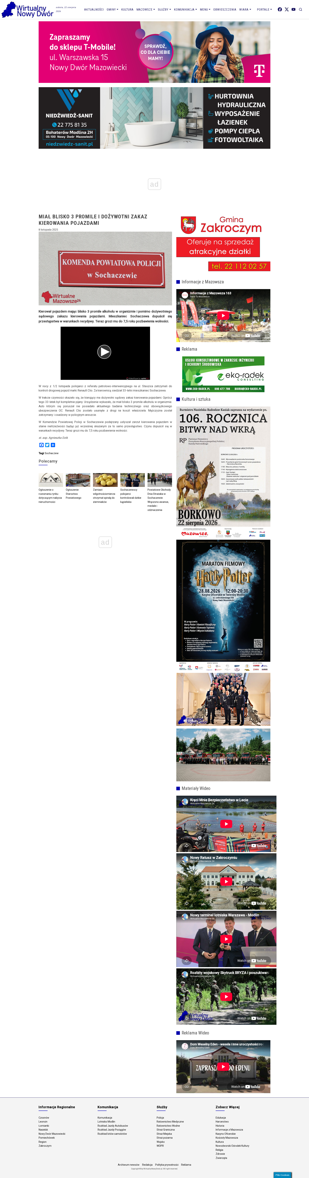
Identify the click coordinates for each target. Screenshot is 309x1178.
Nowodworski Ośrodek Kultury (232, 1145)
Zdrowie (220, 1153)
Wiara (244, 9)
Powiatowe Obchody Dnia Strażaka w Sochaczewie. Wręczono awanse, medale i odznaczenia (159, 499)
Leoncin (43, 1121)
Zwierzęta (221, 1158)
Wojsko (161, 1141)
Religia (219, 1149)
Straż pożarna (165, 1137)
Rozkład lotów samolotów (112, 1133)
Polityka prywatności (166, 1164)
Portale (263, 9)
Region (42, 1141)
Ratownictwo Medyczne (170, 1121)
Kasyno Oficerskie (226, 1133)
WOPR (160, 1145)
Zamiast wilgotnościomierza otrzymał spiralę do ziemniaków (104, 495)
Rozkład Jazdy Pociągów (112, 1129)
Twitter (287, 9)
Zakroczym (45, 1145)
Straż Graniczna (166, 1129)
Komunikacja (184, 9)
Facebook (280, 9)
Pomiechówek (47, 1137)
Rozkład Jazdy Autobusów (113, 1125)
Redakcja (147, 1164)
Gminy (111, 9)
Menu (204, 9)
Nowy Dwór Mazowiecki (52, 1133)
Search (300, 9)
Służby (163, 9)
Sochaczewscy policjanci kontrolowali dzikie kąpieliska (130, 495)
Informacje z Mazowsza (229, 1129)
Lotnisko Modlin (106, 1121)
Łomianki (44, 1125)
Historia (220, 1125)
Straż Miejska (164, 1133)
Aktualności (94, 9)
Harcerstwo (222, 1121)
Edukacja (221, 1117)
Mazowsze (144, 9)
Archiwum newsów (128, 1164)
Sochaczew (51, 453)
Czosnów (44, 1117)
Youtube (293, 9)
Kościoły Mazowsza (227, 1137)
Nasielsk (43, 1129)
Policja (160, 1117)
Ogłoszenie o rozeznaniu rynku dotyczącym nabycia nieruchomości (50, 495)
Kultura (127, 9)
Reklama (186, 1164)
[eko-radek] (223, 374)
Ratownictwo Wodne (168, 1125)
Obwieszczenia (224, 9)
